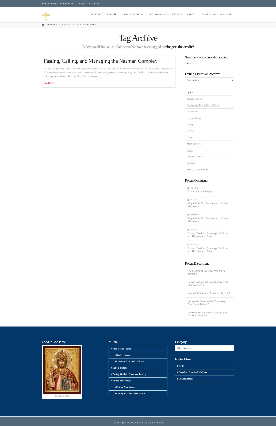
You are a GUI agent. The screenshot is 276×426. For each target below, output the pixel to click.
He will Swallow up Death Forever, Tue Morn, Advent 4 (208, 283)
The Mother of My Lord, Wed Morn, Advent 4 (206, 272)
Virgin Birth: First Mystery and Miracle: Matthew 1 (208, 205)
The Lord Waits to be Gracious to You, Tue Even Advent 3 (207, 314)
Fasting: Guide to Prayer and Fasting (129, 374)
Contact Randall (186, 378)
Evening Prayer (194, 118)
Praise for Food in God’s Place (130, 361)
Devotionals (192, 111)
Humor (190, 137)
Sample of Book (119, 368)
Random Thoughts (195, 156)
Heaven (190, 131)
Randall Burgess (123, 355)
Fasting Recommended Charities (130, 393)
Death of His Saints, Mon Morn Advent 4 (209, 293)
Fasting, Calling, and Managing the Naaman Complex (100, 61)
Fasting (190, 124)
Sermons (191, 163)
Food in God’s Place (89, 3)
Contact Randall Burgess (200, 191)
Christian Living (194, 99)
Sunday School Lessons (197, 169)
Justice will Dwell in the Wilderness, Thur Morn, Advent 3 (207, 303)
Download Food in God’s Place (58, 3)
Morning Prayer (194, 144)
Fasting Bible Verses (121, 380)
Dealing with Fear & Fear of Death (203, 105)
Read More (49, 83)
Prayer (190, 150)
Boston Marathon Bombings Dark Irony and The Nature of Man (208, 235)
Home (181, 366)
